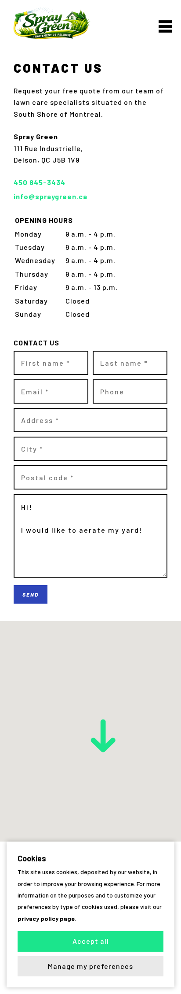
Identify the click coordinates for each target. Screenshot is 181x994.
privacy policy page (46, 918)
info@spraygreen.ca (50, 196)
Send (30, 594)
